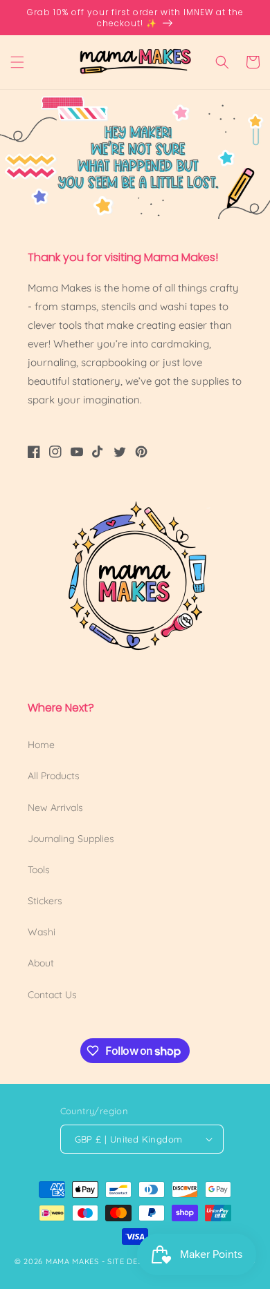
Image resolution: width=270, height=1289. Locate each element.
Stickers (45, 901)
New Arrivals (55, 807)
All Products (54, 776)
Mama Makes (72, 1261)
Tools (39, 869)
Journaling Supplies (71, 838)
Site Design (132, 1261)
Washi (41, 932)
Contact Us (52, 995)
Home (41, 744)
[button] (17, 62)
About (41, 963)
